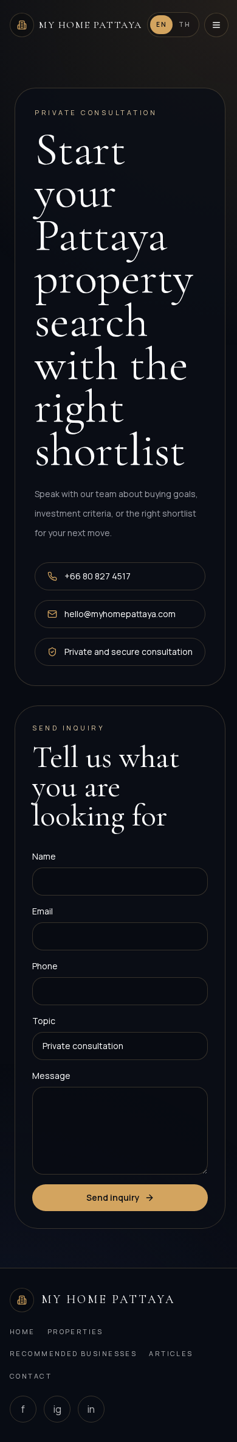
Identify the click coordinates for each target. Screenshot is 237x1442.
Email (42, 911)
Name (44, 856)
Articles (171, 1353)
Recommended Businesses (73, 1353)
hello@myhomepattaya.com (120, 614)
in (91, 1409)
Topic (43, 1021)
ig (57, 1409)
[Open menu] (216, 25)
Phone (45, 966)
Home (22, 1331)
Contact (31, 1375)
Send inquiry (113, 1197)
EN (161, 24)
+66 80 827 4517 (97, 576)
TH (184, 24)
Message (51, 1075)
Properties (75, 1331)
